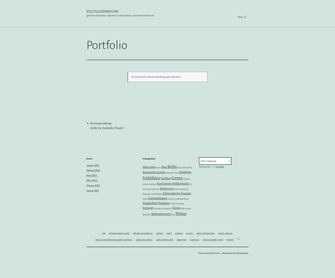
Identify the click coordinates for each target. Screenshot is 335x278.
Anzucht (158, 167)
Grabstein (145, 184)
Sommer (145, 199)
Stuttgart (148, 208)
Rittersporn (166, 188)
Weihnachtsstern (161, 214)
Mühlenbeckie (180, 183)
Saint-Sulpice (147, 194)
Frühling (166, 178)
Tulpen (176, 208)
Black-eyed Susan (182, 167)
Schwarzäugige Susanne (177, 193)
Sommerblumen (157, 198)
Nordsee (153, 189)
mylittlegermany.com (102, 11)
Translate (219, 166)
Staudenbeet (150, 203)
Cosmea (176, 173)
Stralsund (173, 203)
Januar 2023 (92, 165)
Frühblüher (151, 177)
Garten (176, 177)
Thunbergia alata (158, 208)
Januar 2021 (92, 190)
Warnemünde (147, 214)
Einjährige (185, 172)
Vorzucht (188, 208)
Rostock (176, 189)
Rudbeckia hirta (183, 189)
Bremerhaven (170, 173)
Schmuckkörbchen (156, 194)
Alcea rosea (149, 167)
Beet (164, 167)
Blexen (190, 167)
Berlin (172, 166)
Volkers (183, 208)
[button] (238, 239)
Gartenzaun (186, 179)
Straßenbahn (180, 203)
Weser (173, 214)
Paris (158, 189)
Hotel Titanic (153, 184)
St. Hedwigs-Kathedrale (182, 199)
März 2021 (91, 180)
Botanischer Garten (154, 172)
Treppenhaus (168, 208)
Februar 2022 (93, 170)
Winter (180, 213)
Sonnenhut (171, 199)
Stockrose (163, 203)
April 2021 (91, 175)
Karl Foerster (164, 183)
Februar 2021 (93, 185)
